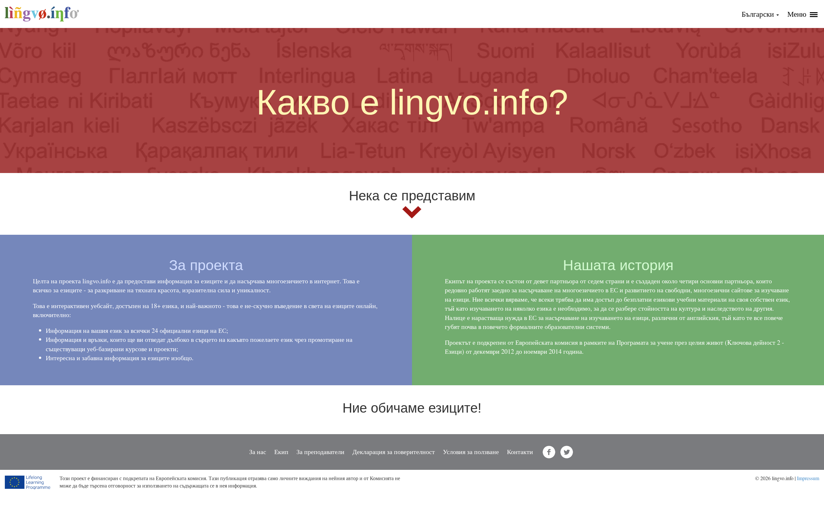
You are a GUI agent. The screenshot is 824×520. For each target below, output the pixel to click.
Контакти (520, 451)
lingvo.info (42, 14)
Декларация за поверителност (393, 451)
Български (759, 14)
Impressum (808, 478)
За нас (257, 451)
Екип (281, 451)
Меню (797, 14)
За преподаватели (320, 451)
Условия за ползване (471, 451)
